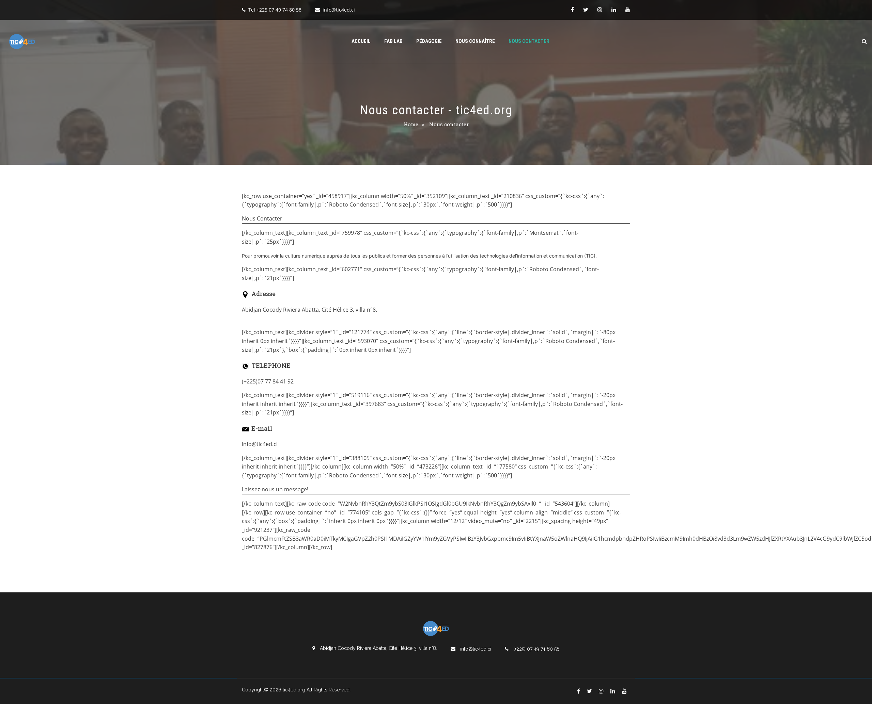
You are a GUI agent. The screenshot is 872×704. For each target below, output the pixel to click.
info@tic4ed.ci (339, 9)
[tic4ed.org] (22, 41)
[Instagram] (599, 9)
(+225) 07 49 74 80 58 (536, 649)
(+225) (250, 381)
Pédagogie (429, 41)
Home (411, 124)
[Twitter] (585, 9)
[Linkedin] (613, 9)
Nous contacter (529, 41)
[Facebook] (572, 9)
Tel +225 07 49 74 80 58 (274, 9)
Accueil (361, 41)
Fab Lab (393, 41)
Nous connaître (475, 41)
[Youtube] (627, 9)
